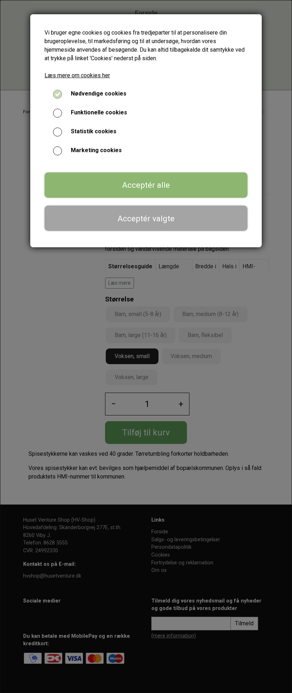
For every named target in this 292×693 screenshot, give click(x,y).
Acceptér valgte (146, 218)
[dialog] (146, 346)
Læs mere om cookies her (77, 75)
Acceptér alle (146, 185)
